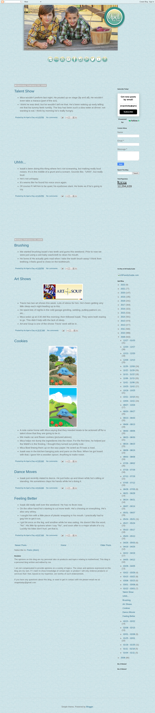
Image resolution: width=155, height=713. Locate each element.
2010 (123, 333)
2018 (123, 301)
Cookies (21, 341)
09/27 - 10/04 (129, 405)
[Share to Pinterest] (76, 117)
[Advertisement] (63, 141)
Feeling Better (25, 498)
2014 (123, 317)
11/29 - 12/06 (129, 366)
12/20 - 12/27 (129, 347)
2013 (123, 321)
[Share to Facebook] (73, 117)
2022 (123, 285)
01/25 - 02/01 (129, 638)
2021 (123, 289)
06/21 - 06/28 (129, 493)
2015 (123, 313)
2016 (123, 309)
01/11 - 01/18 (129, 649)
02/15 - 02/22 (129, 621)
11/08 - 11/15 (129, 378)
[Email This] (67, 117)
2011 (123, 329)
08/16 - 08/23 (129, 444)
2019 (123, 297)
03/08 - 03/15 (129, 580)
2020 (123, 293)
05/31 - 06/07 (129, 513)
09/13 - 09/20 (129, 418)
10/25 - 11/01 (129, 386)
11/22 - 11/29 (129, 370)
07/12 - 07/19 (129, 476)
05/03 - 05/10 (129, 536)
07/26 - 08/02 (129, 463)
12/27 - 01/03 (129, 340)
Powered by (122, 120)
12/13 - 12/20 (129, 353)
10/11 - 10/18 (129, 397)
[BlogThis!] (69, 117)
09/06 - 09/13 (129, 424)
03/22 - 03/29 (129, 572)
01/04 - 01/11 (129, 653)
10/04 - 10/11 (129, 401)
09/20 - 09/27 (129, 411)
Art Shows (22, 279)
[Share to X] (71, 117)
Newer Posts (21, 545)
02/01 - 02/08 (129, 634)
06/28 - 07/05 (129, 489)
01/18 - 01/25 (129, 645)
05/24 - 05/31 (129, 519)
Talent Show (24, 91)
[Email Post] (62, 117)
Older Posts (105, 545)
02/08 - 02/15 (129, 628)
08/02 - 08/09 (129, 457)
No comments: (52, 117)
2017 (123, 305)
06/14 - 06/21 (129, 500)
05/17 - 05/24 (129, 523)
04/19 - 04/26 (129, 547)
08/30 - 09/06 (129, 431)
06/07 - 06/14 (129, 506)
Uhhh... (20, 162)
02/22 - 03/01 (129, 588)
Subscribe (128, 112)
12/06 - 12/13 (129, 360)
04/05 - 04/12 (129, 559)
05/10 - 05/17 (129, 530)
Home (63, 545)
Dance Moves (25, 472)
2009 (123, 337)
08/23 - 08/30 (129, 437)
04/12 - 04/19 (129, 553)
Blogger (89, 707)
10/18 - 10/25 (129, 390)
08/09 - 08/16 (129, 450)
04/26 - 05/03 (129, 543)
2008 (123, 658)
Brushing (21, 245)
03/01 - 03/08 (129, 584)
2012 (123, 325)
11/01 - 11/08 (129, 382)
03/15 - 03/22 (129, 576)
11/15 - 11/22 (129, 374)
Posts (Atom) (33, 550)
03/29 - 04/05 (129, 566)
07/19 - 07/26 (129, 470)
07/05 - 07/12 (129, 483)
